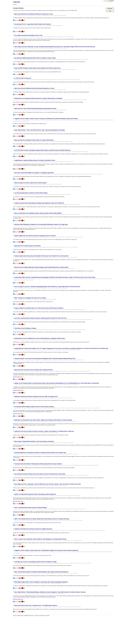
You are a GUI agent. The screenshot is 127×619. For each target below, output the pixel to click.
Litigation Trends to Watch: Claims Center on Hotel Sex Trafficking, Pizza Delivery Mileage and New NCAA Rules (46, 118)
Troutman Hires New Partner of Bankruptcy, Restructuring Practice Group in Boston (38, 464)
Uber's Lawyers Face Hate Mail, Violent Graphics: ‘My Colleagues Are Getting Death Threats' (40, 539)
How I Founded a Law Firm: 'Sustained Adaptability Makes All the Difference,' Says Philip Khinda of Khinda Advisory (47, 286)
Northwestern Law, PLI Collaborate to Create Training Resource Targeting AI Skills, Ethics (39, 338)
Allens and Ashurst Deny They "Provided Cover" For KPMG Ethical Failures (35, 605)
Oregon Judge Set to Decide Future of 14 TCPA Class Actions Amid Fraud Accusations (38, 308)
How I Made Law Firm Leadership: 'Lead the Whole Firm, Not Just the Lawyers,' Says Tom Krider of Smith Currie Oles (47, 484)
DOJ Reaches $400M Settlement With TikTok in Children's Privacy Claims (35, 58)
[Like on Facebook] (16, 20)
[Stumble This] (20, 20)
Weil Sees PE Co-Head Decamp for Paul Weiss (27, 245)
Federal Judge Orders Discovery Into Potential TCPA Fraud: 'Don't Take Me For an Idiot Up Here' (41, 256)
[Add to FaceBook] (13, 20)
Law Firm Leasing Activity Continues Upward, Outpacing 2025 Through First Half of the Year (40, 318)
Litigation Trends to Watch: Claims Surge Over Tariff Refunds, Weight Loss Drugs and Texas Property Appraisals (46, 550)
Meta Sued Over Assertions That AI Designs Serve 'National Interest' (33, 369)
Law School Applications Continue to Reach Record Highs (30, 193)
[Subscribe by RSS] (24, 20)
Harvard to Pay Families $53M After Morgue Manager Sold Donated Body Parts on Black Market (41, 267)
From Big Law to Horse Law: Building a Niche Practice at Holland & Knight (35, 561)
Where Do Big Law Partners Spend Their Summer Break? (30, 182)
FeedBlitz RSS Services (29, 615)
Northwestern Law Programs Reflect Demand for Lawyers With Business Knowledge (38, 98)
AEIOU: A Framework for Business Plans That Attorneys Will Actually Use (35, 494)
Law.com (16, 2)
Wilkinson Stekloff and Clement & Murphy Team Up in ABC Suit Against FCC (36, 396)
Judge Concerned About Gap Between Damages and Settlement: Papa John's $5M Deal (39, 203)
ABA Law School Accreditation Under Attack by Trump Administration (34, 140)
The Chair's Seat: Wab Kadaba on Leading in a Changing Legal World (34, 172)
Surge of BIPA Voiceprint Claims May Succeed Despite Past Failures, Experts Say (37, 68)
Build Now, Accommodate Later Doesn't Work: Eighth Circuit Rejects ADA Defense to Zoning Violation (43, 420)
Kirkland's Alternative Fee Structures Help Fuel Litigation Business (33, 529)
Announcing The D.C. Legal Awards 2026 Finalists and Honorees (32, 24)
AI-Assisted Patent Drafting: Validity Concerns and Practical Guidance (34, 406)
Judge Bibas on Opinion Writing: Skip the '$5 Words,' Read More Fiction (34, 160)
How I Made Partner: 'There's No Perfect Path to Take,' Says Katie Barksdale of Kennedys (39, 130)
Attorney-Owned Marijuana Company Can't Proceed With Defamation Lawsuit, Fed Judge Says (41, 224)
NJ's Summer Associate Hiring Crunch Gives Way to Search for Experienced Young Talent (39, 474)
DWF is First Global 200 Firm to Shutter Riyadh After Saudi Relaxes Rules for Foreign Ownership (41, 519)
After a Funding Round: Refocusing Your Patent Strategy (30, 507)
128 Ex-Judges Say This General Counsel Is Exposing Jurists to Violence (35, 235)
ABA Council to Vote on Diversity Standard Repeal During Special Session (35, 108)
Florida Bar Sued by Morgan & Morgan (25, 328)
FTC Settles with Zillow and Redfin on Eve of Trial (28, 35)
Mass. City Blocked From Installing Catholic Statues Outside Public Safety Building (38, 213)
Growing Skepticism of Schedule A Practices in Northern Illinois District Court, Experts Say (40, 452)
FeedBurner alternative (44, 615)
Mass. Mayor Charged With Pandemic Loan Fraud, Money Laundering (34, 441)
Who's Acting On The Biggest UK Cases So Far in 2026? (30, 298)
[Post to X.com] (22, 20)
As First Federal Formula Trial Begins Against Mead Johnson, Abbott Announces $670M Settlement (42, 150)
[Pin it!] (19, 20)
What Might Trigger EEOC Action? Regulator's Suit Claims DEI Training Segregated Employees (41, 582)
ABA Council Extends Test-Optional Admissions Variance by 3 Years (33, 14)
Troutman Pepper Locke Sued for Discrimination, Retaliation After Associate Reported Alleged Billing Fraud (44, 358)
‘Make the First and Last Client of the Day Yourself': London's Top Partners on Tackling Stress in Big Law (44, 431)
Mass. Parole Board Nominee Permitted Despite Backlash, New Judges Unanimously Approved (41, 572)
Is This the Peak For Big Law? (22, 78)
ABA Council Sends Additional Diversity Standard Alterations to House (34, 88)
